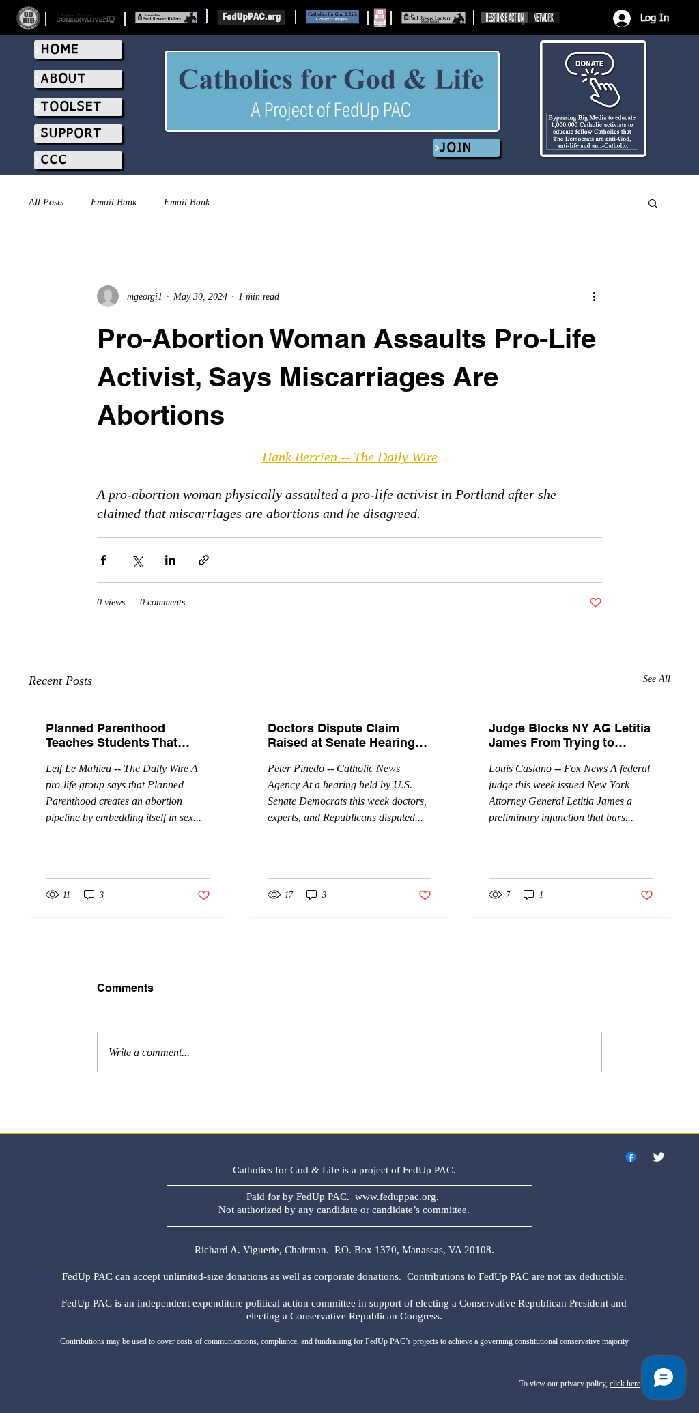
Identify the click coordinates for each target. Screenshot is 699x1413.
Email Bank (114, 202)
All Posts (46, 202)
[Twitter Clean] (659, 1157)
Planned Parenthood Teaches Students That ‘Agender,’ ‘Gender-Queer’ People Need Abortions (119, 735)
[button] (652, 202)
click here (625, 1383)
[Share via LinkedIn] (170, 560)
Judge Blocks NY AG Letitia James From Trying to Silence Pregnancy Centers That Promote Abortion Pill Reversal (570, 735)
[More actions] (594, 296)
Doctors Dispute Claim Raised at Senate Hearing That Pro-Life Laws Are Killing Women (341, 735)
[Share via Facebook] (103, 560)
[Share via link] (203, 560)
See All (656, 679)
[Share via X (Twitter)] (136, 560)
